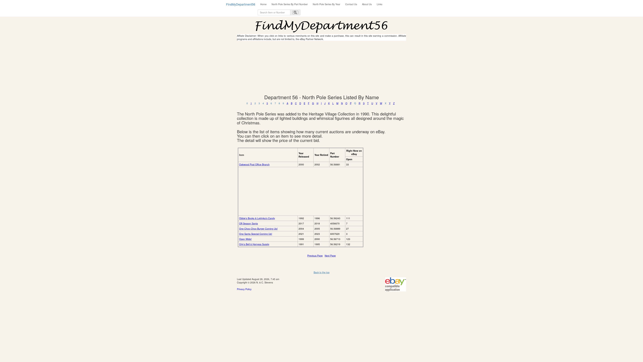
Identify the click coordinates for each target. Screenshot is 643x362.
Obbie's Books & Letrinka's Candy (257, 218)
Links (379, 4)
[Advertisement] (321, 67)
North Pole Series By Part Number (290, 4)
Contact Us (351, 4)
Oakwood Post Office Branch (254, 164)
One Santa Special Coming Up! (255, 233)
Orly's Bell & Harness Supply (254, 244)
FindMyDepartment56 (240, 4)
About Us (367, 4)
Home (263, 4)
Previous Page (315, 255)
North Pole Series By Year (326, 4)
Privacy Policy (244, 289)
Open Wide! (245, 239)
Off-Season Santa (248, 223)
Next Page (330, 255)
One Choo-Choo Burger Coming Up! (258, 228)
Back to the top (322, 272)
